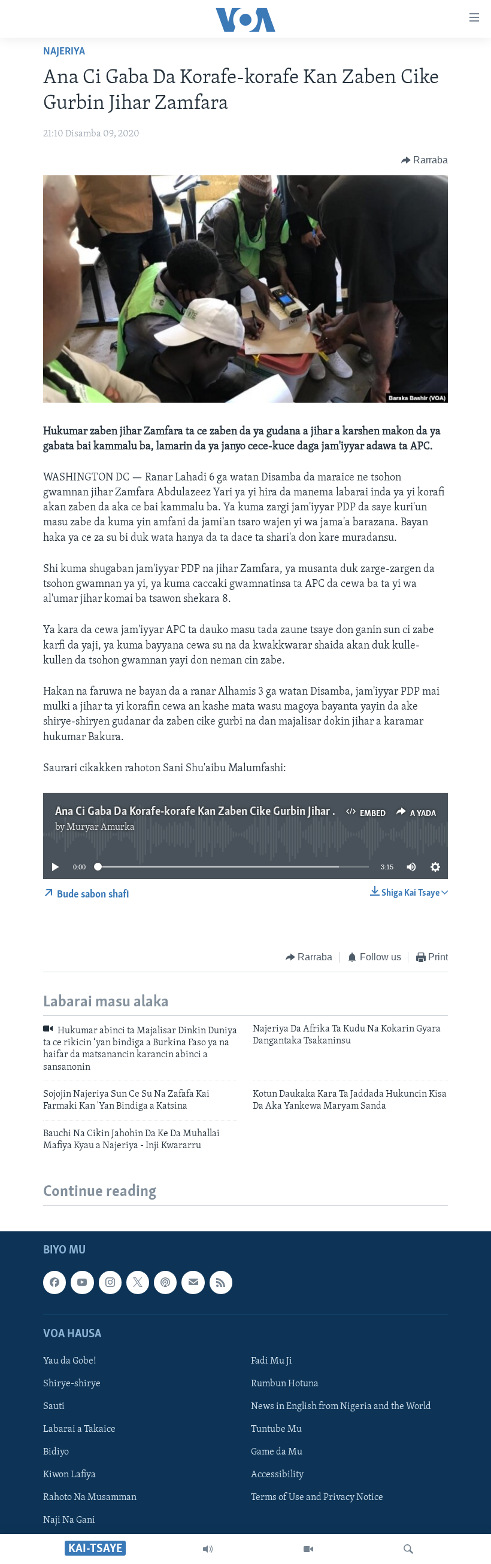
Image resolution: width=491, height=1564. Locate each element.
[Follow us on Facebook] (54, 1282)
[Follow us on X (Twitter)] (137, 1282)
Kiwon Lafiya (69, 1475)
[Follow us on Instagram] (110, 1282)
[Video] (308, 1549)
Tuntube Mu (276, 1429)
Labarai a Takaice (79, 1429)
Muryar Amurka (100, 827)
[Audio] (208, 1549)
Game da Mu (276, 1452)
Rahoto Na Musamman (90, 1497)
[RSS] (221, 1282)
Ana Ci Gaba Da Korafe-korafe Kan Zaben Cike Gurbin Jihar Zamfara (213, 812)
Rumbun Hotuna (285, 1384)
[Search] (408, 1549)
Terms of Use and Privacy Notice (317, 1497)
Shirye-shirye (72, 1384)
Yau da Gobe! (69, 1360)
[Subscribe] (192, 1282)
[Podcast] (165, 1282)
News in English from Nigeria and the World (341, 1406)
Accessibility (277, 1475)
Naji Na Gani (69, 1520)
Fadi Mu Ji (271, 1360)
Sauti (54, 1406)
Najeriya (64, 52)
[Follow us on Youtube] (82, 1282)
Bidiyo (56, 1452)
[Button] (424, 160)
